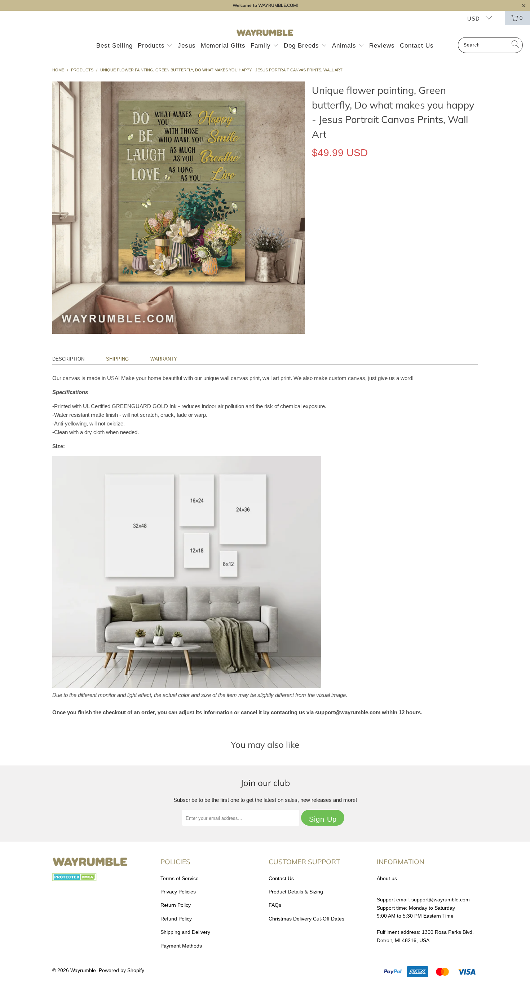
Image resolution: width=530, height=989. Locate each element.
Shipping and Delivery (185, 932)
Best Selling (114, 45)
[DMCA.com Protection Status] (74, 879)
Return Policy (175, 905)
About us (387, 878)
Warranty (163, 359)
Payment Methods (181, 946)
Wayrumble (83, 970)
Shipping (117, 359)
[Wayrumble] (265, 33)
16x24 (346, 186)
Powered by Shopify (121, 970)
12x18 (322, 186)
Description (68, 359)
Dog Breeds (302, 45)
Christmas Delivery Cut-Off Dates (306, 919)
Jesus (187, 45)
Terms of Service (179, 878)
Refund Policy (176, 919)
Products (152, 45)
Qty (315, 206)
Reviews (382, 45)
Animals (345, 45)
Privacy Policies (178, 892)
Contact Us (417, 45)
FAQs (275, 905)
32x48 (395, 186)
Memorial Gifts (223, 45)
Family (262, 45)
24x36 (370, 186)
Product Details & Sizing (296, 892)
